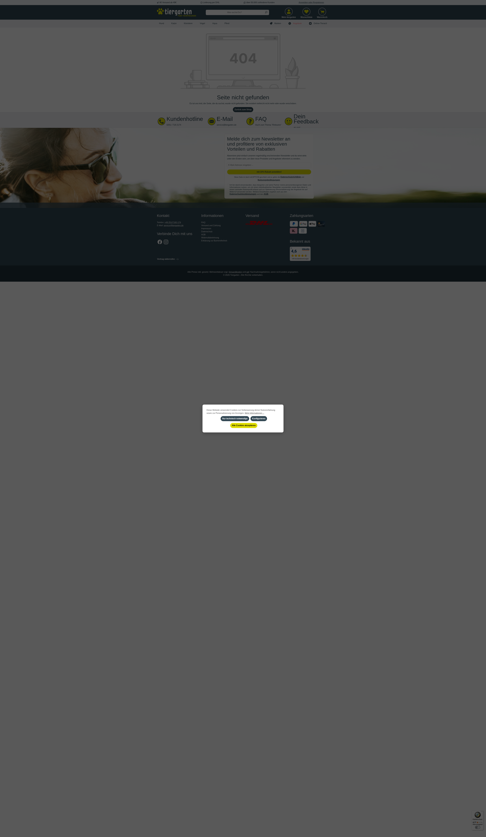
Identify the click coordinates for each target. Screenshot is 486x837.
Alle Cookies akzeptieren (244, 425)
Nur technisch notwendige (235, 418)
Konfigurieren (258, 418)
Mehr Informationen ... (254, 413)
